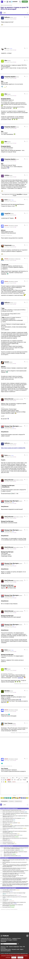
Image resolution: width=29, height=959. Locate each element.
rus (3, 781)
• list (12, 779)
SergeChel (7, 213)
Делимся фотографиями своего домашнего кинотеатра (13, 811)
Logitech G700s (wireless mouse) (9, 836)
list (14, 779)
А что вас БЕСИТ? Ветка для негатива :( (10, 833)
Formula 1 (4, 829)
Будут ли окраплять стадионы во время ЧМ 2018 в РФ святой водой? (14, 8)
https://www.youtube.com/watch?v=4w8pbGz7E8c (13, 448)
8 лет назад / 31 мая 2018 (10, 692)
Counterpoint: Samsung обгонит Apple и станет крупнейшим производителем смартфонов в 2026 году (13, 874)
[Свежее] (7, 2)
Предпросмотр (18, 801)
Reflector (7, 17)
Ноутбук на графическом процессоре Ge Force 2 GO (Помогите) (14, 896)
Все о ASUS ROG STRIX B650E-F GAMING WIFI (12, 850)
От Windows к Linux (6, 840)
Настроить (20, 957)
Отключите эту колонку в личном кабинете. (9, 909)
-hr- (1, 781)
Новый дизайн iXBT (6, 891)
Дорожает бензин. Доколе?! (8, 821)
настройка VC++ (5, 900)
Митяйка (7, 691)
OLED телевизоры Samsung (8, 819)
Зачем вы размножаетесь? (8, 842)
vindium (6, 175)
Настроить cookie (15, 949)
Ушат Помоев (8, 723)
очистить (14, 781)
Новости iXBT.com (4, 857)
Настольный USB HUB (6, 907)
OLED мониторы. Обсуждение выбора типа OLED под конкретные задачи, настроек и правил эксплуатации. (16, 848)
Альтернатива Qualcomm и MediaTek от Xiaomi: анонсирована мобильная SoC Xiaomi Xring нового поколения (14, 869)
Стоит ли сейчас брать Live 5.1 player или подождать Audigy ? (14, 892)
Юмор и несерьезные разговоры (6, 5)
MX (5, 48)
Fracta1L (6, 362)
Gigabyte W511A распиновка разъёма (11, 855)
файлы (10, 781)
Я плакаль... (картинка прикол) (8, 843)
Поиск (21, 946)
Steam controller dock (8, 854)
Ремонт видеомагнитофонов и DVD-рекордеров (12, 818)
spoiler (26, 777)
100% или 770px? (5, 899)
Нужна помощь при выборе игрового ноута (11, 835)
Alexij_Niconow (8, 399)
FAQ (24, 946)
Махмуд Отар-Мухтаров (11, 426)
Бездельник (7, 245)
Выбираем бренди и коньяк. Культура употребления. (13, 828)
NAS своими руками (6, 824)
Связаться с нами (4, 946)
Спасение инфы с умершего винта (9, 889)
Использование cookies (6, 949)
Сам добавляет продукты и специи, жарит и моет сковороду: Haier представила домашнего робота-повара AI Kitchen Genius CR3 (15, 882)
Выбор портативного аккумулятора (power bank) (12, 810)
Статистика (3, 948)
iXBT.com (3, 953)
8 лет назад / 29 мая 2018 (10, 50)
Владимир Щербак (10, 76)
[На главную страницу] (2, 1)
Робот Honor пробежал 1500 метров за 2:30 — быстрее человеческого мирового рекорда (12, 876)
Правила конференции (14, 946)
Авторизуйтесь (4, 801)
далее (5, 12)
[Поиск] (20, 2)
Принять (14, 957)
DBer (5, 60)
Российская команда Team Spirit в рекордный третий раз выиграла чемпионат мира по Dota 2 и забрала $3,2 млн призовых (15, 871)
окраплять (20, 677)
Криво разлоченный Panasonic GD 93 (9, 895)
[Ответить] (24, 17)
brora (6, 200)
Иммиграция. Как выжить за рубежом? (10, 822)
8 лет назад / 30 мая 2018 (10, 670)
